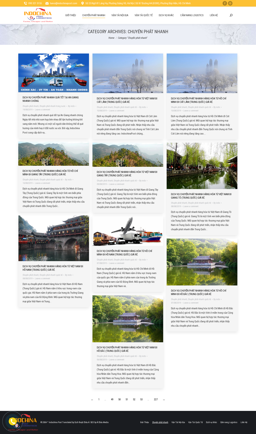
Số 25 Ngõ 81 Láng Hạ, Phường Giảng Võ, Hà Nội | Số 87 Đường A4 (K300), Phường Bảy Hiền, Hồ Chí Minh (138, 3)
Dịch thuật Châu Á (82, 422)
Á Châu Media (102, 422)
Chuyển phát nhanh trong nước (52, 106)
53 (141, 399)
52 (134, 399)
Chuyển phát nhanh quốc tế (125, 107)
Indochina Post (55, 422)
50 (119, 399)
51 (127, 399)
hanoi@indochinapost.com (63, 3)
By (71, 106)
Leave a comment (42, 109)
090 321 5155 (35, 3)
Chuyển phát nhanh (31, 106)
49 (112, 399)
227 (156, 399)
